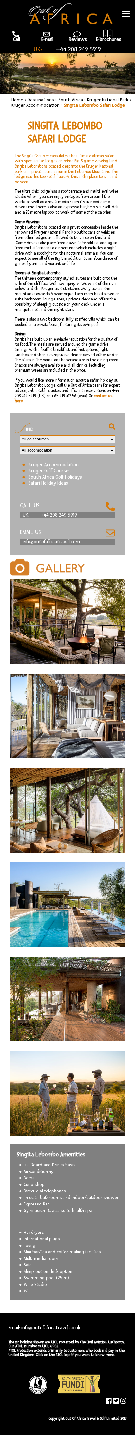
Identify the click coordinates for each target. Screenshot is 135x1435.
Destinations (41, 100)
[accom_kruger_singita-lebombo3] (67, 904)
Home (17, 100)
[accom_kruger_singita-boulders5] (67, 1093)
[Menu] (126, 14)
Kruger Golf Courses (50, 471)
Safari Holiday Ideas (48, 483)
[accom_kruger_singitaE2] (67, 621)
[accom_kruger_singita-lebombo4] (67, 810)
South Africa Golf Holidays (55, 477)
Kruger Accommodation (35, 105)
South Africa (70, 100)
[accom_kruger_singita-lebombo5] (67, 716)
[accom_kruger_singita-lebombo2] (67, 999)
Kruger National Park (107, 100)
